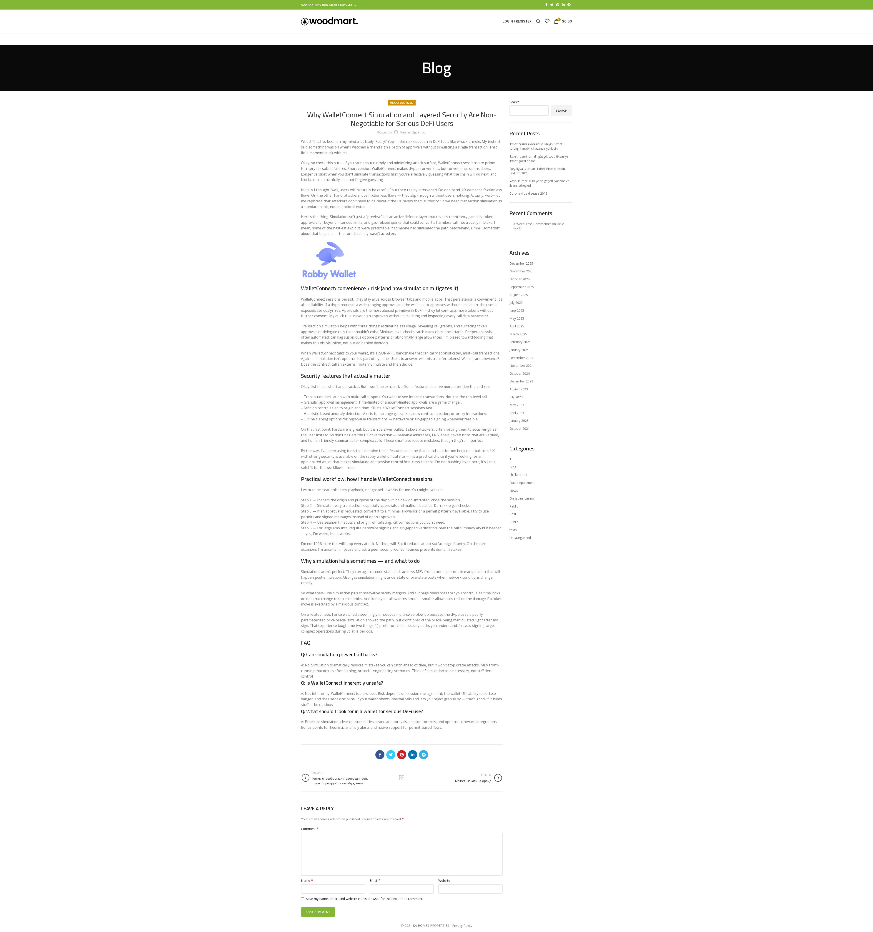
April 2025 (516, 326)
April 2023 (516, 413)
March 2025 (518, 334)
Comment (310, 828)
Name (307, 880)
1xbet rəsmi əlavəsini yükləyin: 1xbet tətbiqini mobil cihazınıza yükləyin (535, 146)
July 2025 (516, 302)
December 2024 (521, 358)
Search (514, 102)
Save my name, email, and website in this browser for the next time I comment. (364, 899)
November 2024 (521, 365)
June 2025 (516, 310)
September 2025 (521, 287)
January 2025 (519, 350)
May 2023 (516, 405)
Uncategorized (401, 103)
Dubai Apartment (522, 482)
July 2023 (516, 397)
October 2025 (519, 279)
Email (375, 880)
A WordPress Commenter (532, 224)
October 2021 (519, 428)
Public (513, 522)
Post (512, 514)
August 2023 (518, 389)
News (513, 490)
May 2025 (516, 318)
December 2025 (521, 263)
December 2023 (521, 381)
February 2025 (520, 342)
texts (513, 530)
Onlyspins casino (521, 498)
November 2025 (521, 271)
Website (444, 880)
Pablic (513, 506)
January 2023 (519, 420)
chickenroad (518, 474)
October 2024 (519, 373)
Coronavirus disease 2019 (528, 193)
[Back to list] (401, 777)
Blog (512, 467)
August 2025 (518, 295)
